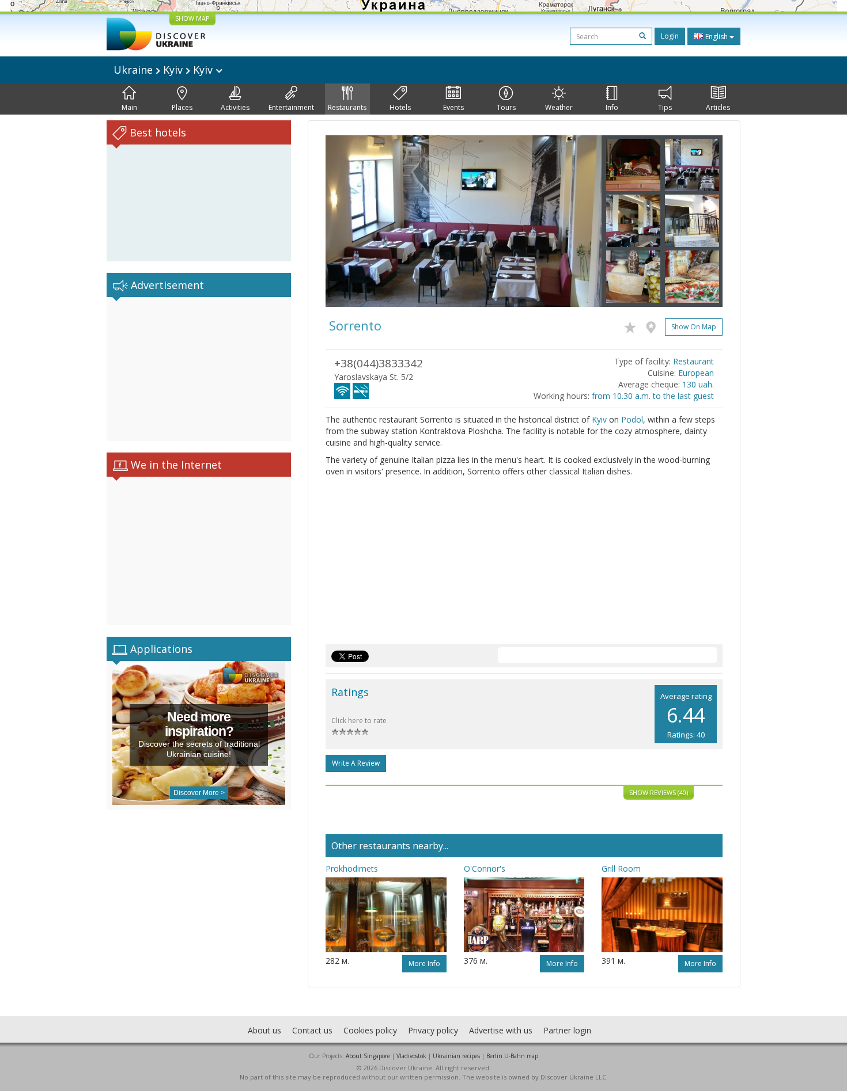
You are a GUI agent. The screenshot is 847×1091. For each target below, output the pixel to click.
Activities (235, 107)
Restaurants (347, 107)
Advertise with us (500, 1030)
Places (182, 107)
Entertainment (291, 107)
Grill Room (621, 868)
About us (264, 1030)
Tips (665, 107)
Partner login (567, 1030)
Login (670, 36)
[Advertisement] (198, 369)
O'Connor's (484, 868)
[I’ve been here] (653, 325)
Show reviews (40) (658, 792)
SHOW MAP (192, 18)
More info (424, 963)
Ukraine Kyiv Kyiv (164, 70)
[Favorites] (632, 325)
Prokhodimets (352, 868)
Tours (506, 107)
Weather (559, 107)
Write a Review (356, 763)
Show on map (693, 327)
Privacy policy (433, 1030)
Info (612, 107)
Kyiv (599, 419)
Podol (632, 419)
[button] (346, 221)
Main (129, 107)
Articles (718, 107)
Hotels (400, 107)
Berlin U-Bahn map (512, 1056)
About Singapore (368, 1056)
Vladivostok (411, 1056)
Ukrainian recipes (456, 1056)
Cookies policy (370, 1030)
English (716, 36)
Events (453, 107)
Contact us (312, 1030)
